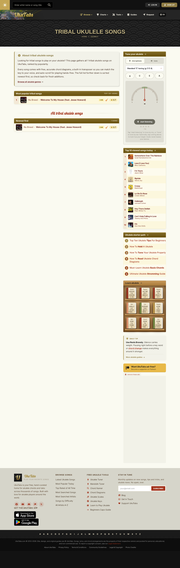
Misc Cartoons (140, 165)
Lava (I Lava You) (142, 163)
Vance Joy (138, 180)
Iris (136, 224)
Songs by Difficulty (64, 501)
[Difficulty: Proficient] (106, 100)
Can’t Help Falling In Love (146, 216)
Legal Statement (114, 544)
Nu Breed (33, 100)
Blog (124, 495)
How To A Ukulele (141, 246)
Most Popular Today (65, 484)
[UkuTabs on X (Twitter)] (41, 504)
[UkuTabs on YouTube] (22, 504)
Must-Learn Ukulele (147, 267)
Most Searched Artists (66, 496)
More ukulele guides (134, 357)
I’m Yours (139, 171)
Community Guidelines (98, 547)
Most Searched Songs (66, 492)
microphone (136, 61)
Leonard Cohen (140, 203)
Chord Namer (96, 488)
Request (150, 14)
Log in (154, 5)
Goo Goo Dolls (140, 226)
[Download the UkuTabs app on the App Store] (25, 514)
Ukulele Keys (96, 501)
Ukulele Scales (97, 497)
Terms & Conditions (79, 547)
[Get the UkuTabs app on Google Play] (26, 522)
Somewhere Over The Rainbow (148, 156)
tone (155, 61)
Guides (133, 14)
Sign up (171, 5)
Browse (87, 14)
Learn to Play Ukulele (100, 505)
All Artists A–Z (62, 505)
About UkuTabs (50, 547)
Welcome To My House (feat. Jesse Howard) (63, 100)
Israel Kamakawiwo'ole (143, 158)
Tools (118, 14)
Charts (103, 14)
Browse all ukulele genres (29, 82)
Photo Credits (131, 547)
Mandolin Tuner (97, 484)
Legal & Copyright (116, 547)
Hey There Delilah (142, 209)
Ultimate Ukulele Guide (147, 273)
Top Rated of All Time (65, 488)
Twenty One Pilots (141, 218)
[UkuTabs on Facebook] (16, 504)
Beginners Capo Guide (100, 509)
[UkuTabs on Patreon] (35, 504)
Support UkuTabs (130, 503)
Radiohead (138, 188)
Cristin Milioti (140, 196)
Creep (137, 186)
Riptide (138, 178)
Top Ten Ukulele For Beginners (148, 240)
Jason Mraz (139, 173)
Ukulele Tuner (96, 479)
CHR (101, 100)
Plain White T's (140, 211)
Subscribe (158, 488)
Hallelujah (139, 201)
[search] (49, 5)
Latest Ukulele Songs (65, 479)
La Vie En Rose (141, 194)
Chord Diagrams (97, 492)
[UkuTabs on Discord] (29, 504)
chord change (135, 348)
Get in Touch (127, 499)
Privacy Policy (63, 547)
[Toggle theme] (5, 5)
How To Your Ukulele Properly (148, 252)
